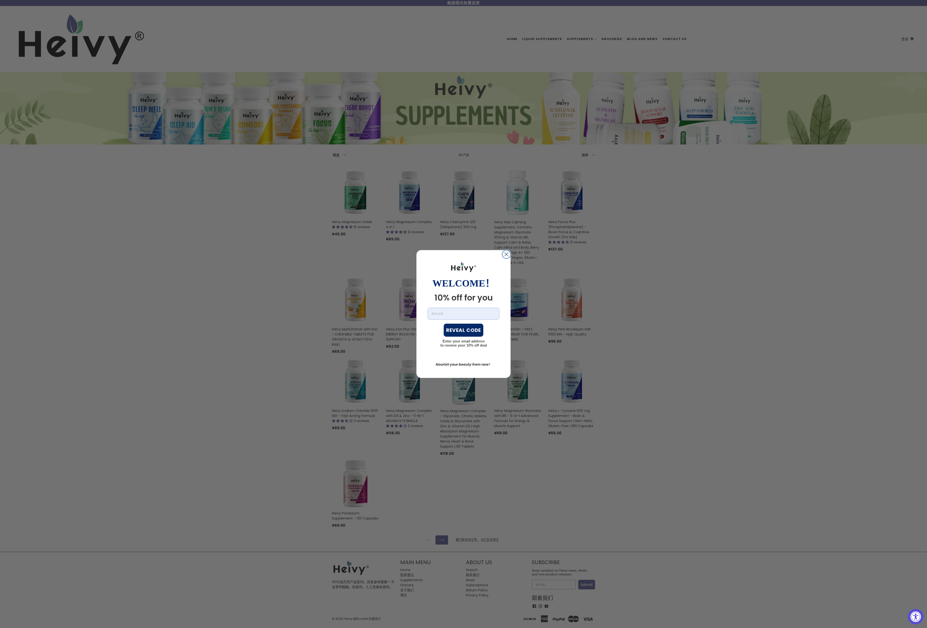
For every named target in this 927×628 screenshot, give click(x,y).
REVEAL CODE (463, 330)
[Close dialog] (506, 254)
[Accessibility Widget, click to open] (915, 616)
